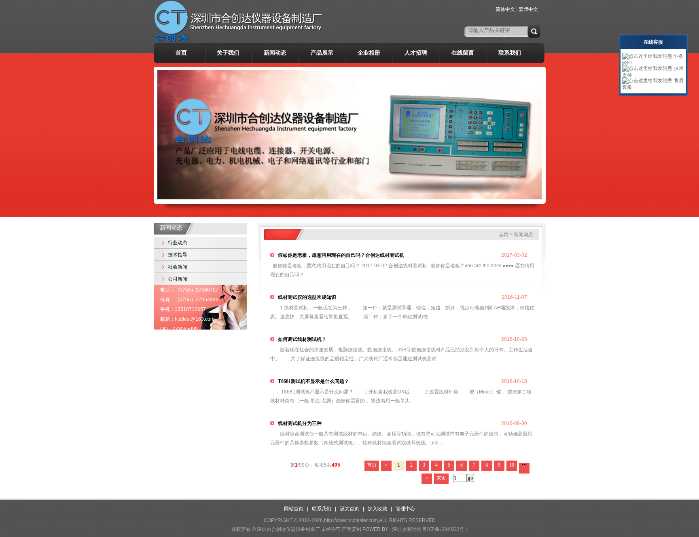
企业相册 (369, 53)
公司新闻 (177, 279)
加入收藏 (377, 509)
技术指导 (177, 255)
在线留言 (462, 53)
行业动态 (177, 242)
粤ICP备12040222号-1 (445, 529)
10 (511, 465)
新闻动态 (275, 53)
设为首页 (349, 509)
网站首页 (293, 509)
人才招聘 (416, 53)
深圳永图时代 (406, 529)
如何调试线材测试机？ (301, 339)
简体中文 (505, 9)
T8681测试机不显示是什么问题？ (313, 381)
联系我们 (509, 53)
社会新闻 (177, 267)
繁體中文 (528, 9)
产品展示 (322, 53)
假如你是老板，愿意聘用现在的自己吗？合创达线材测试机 (340, 255)
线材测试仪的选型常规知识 (306, 297)
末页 (441, 478)
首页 (181, 53)
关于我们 (228, 53)
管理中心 (405, 509)
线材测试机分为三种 (299, 423)
